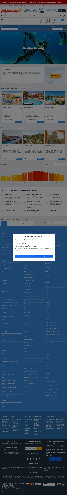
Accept (43, 256)
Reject (24, 256)
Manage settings (33, 258)
